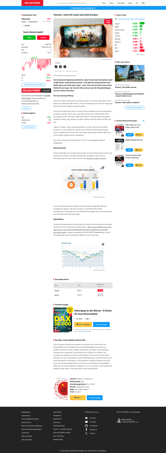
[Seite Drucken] (60, 66)
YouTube (93, 422)
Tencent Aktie (26, 19)
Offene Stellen (27, 436)
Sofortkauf (86, 324)
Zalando (117, 33)
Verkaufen (43, 37)
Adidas (117, 51)
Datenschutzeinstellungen (32, 429)
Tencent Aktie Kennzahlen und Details (34, 84)
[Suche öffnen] (56, 3)
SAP (116, 45)
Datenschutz (26, 422)
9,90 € (129, 150)
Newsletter (57, 419)
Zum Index (26, 108)
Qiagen (117, 27)
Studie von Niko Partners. (96, 158)
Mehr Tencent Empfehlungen (134, 107)
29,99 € (130, 135)
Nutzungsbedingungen (30, 419)
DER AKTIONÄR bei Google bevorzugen (64, 75)
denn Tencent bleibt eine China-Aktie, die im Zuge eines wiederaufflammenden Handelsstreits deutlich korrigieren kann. (82, 229)
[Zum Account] (111, 3)
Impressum (26, 415)
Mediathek (57, 415)
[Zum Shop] (103, 3)
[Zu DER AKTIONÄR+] (121, 3)
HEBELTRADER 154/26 (134, 140)
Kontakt (93, 418)
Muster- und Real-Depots (62, 429)
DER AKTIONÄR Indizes (62, 432)
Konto (82, 331)
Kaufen (29, 37)
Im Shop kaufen (101, 324)
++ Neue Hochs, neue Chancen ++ (83, 8)
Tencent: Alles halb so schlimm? (127, 102)
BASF (116, 48)
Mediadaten (26, 412)
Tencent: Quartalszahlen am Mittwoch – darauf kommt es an (129, 95)
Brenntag (117, 39)
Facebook (93, 429)
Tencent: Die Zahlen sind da (125, 87)
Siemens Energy (119, 30)
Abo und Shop (58, 436)
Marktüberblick (59, 426)
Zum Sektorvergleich (29, 127)
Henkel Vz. (118, 42)
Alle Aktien (57, 412)
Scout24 (117, 24)
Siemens (117, 36)
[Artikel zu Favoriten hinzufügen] (64, 66)
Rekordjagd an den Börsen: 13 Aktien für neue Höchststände (93, 312)
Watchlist (27, 25)
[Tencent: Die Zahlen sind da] (129, 73)
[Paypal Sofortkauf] (78, 397)
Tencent (57, 63)
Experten (56, 422)
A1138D (24, 21)
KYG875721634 (33, 21)
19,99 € (129, 165)
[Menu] (143, 3)
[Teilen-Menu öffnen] (56, 66)
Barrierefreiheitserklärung (32, 426)
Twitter (92, 433)
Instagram (94, 426)
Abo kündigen (27, 439)
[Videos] (130, 3)
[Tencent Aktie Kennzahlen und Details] (36, 63)
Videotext (25, 433)
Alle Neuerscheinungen (141, 121)
